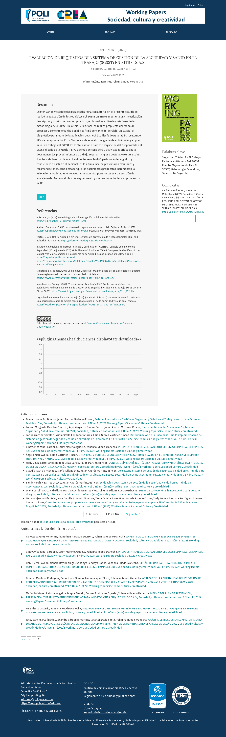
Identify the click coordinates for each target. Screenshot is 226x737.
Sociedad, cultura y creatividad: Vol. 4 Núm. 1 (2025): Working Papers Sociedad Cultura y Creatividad (108, 506)
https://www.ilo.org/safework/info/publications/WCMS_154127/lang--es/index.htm (80, 304)
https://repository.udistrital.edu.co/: (56, 257)
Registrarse (189, 5)
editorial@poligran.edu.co (37, 699)
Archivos (110, 32)
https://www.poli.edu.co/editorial (41, 703)
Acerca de (172, 32)
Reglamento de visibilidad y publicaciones (109, 696)
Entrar (200, 5)
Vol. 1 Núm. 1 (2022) (113, 50)
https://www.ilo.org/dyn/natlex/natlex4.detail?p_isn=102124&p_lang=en (75, 278)
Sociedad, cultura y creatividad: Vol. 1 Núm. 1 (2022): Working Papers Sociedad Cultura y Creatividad (92, 450)
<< (23, 639)
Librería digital (93, 708)
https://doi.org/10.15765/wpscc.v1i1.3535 (183, 212)
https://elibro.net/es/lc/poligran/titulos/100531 (86, 240)
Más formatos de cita (178, 218)
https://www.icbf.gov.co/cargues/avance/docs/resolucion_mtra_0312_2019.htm (93, 291)
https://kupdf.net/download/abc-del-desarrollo (62, 230)
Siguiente (133, 514)
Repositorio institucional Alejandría (105, 712)
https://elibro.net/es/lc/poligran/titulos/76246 (62, 221)
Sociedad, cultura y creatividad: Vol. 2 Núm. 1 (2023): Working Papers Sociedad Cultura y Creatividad (104, 423)
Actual (50, 32)
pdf (41, 197)
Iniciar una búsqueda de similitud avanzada (66, 521)
